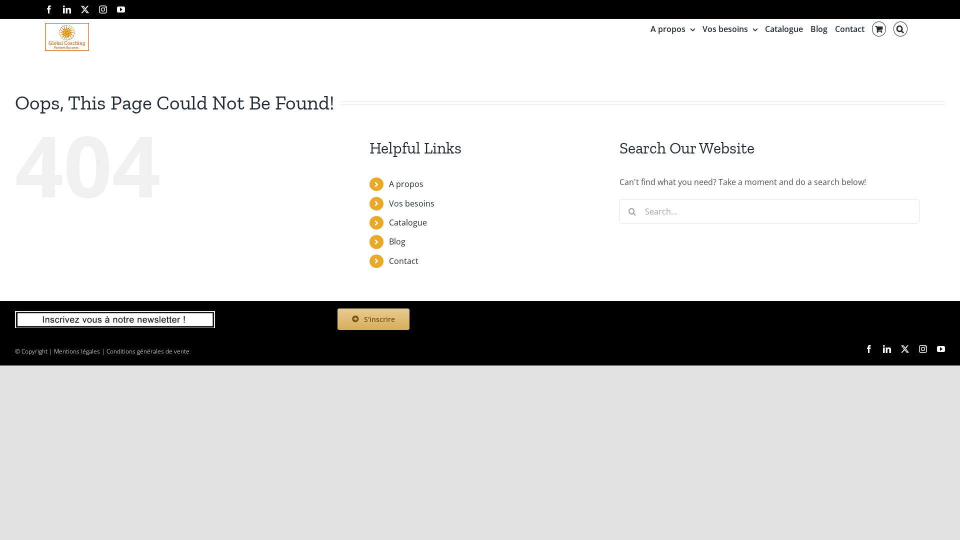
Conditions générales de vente (148, 351)
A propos (406, 184)
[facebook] (869, 349)
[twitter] (905, 349)
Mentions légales (77, 351)
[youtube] (941, 349)
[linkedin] (887, 349)
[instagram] (923, 349)
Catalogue (408, 222)
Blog (397, 241)
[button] (901, 29)
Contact (403, 261)
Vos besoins (411, 203)
